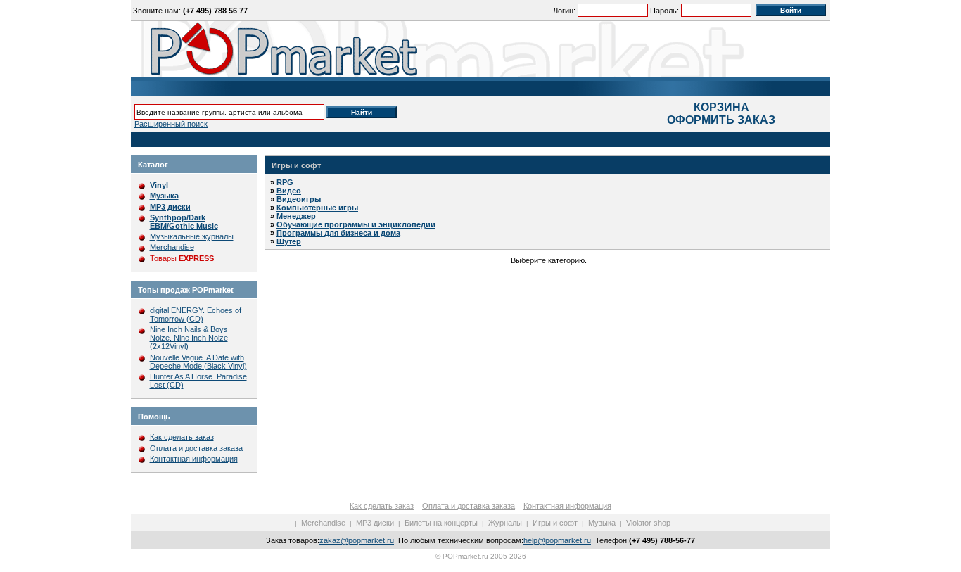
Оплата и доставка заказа (196, 448)
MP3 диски (375, 523)
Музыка (602, 523)
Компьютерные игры (317, 207)
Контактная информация (194, 459)
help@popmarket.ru (557, 540)
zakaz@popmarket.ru (356, 540)
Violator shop (648, 523)
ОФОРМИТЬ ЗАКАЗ (721, 120)
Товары (182, 258)
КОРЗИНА (721, 107)
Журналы (505, 523)
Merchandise (172, 247)
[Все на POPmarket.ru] (480, 49)
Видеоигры (298, 199)
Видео (288, 190)
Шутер (288, 241)
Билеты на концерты (441, 523)
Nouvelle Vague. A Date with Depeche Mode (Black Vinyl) (198, 361)
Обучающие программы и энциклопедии (355, 224)
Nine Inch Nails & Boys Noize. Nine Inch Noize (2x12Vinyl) (189, 337)
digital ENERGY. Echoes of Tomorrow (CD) (195, 314)
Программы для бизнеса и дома (338, 233)
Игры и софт (296, 165)
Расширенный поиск (171, 124)
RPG (284, 182)
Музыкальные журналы (192, 236)
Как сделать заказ (182, 437)
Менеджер (296, 216)
